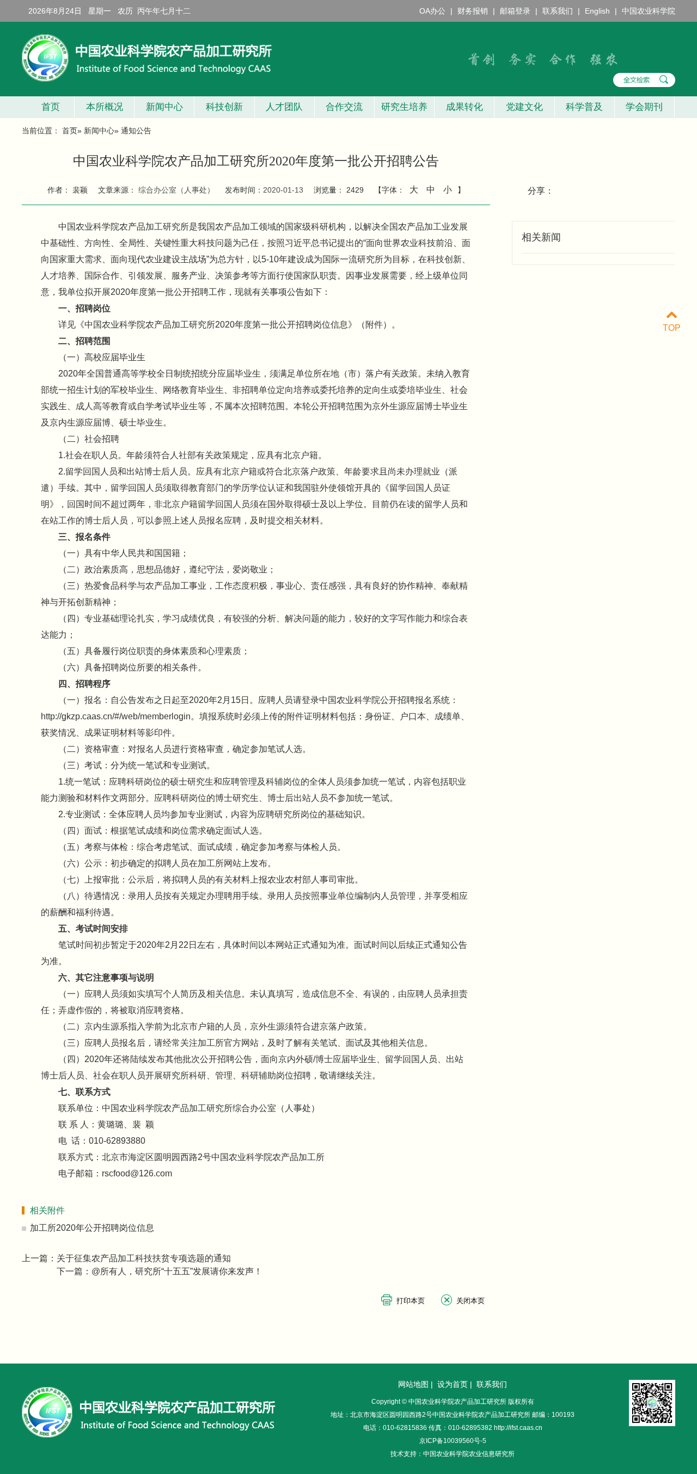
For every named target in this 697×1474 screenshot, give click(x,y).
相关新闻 (541, 237)
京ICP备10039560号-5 (452, 1441)
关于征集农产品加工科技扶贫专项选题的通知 (144, 1258)
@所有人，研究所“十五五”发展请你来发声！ (176, 1271)
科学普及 (584, 107)
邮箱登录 (515, 11)
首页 (48, 107)
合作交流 (344, 107)
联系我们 (557, 11)
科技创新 (224, 107)
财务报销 (472, 11)
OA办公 (432, 11)
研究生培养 (404, 107)
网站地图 (413, 1384)
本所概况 (104, 107)
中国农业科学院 (648, 11)
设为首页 (452, 1384)
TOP (672, 327)
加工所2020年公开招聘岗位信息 (92, 1227)
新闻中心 (164, 107)
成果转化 (464, 107)
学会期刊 (644, 107)
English (597, 11)
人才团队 (284, 107)
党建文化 (524, 107)
